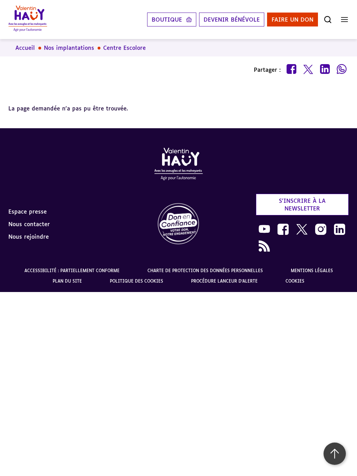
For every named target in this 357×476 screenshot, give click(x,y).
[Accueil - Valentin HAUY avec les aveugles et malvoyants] (28, 19)
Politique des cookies (136, 281)
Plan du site (67, 281)
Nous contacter (29, 224)
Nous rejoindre (28, 236)
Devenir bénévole (232, 19)
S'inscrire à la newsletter (302, 204)
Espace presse (27, 211)
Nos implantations (69, 48)
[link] (178, 224)
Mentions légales (312, 270)
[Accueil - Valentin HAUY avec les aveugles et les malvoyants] (178, 165)
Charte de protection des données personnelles (205, 270)
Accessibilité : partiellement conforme (72, 270)
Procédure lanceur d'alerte (224, 281)
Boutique (167, 19)
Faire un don (292, 19)
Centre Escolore (124, 48)
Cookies (295, 281)
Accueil (25, 48)
